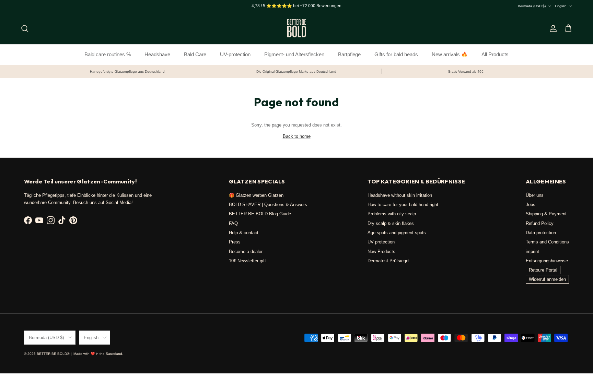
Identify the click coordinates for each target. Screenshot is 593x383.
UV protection (381, 241)
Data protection (541, 232)
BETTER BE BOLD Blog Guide (260, 213)
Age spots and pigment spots (397, 232)
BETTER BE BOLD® (53, 354)
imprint (532, 251)
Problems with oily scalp (392, 213)
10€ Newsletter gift (247, 260)
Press (235, 241)
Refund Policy (540, 223)
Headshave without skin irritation (400, 195)
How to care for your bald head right (403, 204)
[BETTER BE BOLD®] (296, 28)
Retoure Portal (543, 270)
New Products (381, 251)
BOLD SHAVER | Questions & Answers (268, 204)
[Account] (551, 28)
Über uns (535, 195)
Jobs (530, 204)
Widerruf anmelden (547, 279)
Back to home (297, 136)
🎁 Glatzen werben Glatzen (256, 195)
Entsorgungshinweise (547, 260)
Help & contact (243, 232)
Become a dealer (246, 251)
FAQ (233, 223)
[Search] (25, 28)
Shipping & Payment (546, 213)
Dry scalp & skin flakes (391, 223)
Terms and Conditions (547, 241)
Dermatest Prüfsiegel (388, 260)
